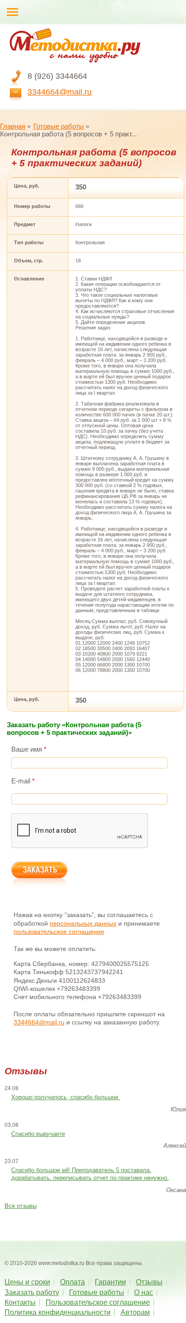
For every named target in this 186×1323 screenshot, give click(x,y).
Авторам (135, 1312)
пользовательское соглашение (59, 931)
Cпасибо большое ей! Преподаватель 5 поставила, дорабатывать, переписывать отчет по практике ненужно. (90, 1174)
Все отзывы (21, 1205)
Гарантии (110, 1282)
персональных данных (83, 923)
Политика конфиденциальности (58, 1312)
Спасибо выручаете (38, 1133)
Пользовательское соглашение (98, 1302)
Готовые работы (58, 126)
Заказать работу (32, 1292)
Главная (12, 126)
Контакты (20, 1302)
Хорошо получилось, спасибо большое (65, 1097)
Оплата (72, 1282)
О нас (143, 1292)
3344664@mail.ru (60, 92)
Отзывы (149, 1282)
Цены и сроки (27, 1282)
